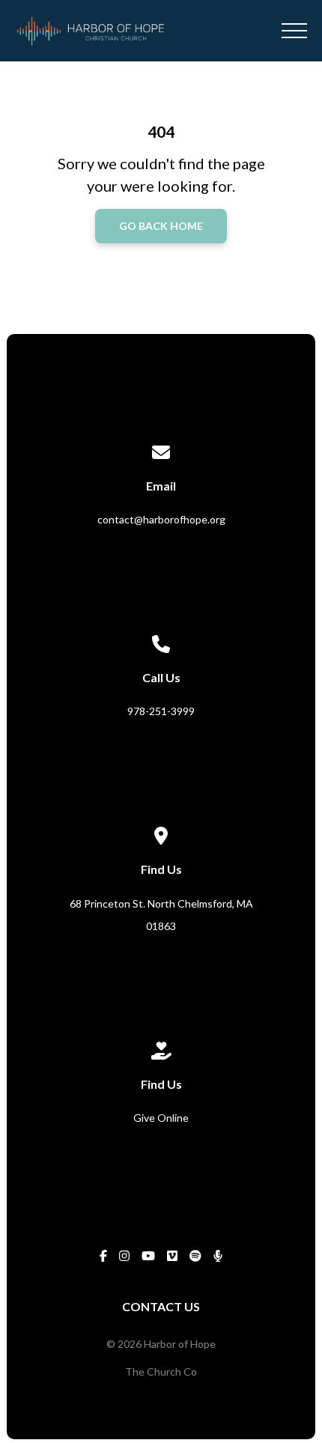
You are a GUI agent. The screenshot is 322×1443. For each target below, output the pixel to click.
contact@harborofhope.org (161, 519)
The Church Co (161, 1371)
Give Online (161, 1117)
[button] (294, 30)
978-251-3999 (161, 711)
